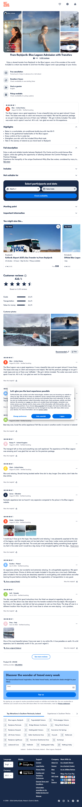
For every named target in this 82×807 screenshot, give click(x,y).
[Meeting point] (76, 206)
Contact (38, 763)
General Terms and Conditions (42, 783)
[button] (41, 58)
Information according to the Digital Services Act (42, 790)
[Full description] (76, 148)
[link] (32, 246)
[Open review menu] (77, 362)
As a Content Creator (67, 766)
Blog (52, 770)
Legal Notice (40, 766)
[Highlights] (76, 127)
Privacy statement (64, 704)
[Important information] (76, 213)
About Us (54, 763)
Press (53, 773)
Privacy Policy (40, 770)
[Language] (67, 4)
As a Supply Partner (66, 763)
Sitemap (38, 796)
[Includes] (76, 168)
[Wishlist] (59, 4)
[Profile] (75, 4)
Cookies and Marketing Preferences (40, 775)
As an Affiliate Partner (67, 770)
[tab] (23, 714)
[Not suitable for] (76, 175)
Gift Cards (54, 776)
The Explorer (54, 781)
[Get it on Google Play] (26, 764)
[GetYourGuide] (6, 4)
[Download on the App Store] (26, 773)
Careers (53, 766)
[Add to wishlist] (58, 227)
